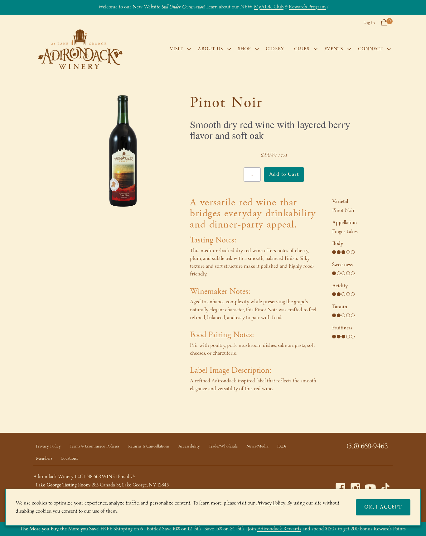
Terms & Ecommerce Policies (94, 446)
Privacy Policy (48, 446)
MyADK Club (268, 7)
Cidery (275, 49)
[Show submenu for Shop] (257, 49)
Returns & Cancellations (149, 446)
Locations (69, 458)
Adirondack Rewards (279, 529)
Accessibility (189, 446)
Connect (370, 49)
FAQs (282, 446)
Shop (244, 49)
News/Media (257, 446)
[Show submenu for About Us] (229, 49)
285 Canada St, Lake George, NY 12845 (130, 485)
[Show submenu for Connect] (389, 49)
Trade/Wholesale (223, 446)
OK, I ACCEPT (383, 507)
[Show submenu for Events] (349, 49)
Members (44, 458)
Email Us (127, 476)
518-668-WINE (100, 476)
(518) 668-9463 (367, 446)
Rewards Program (307, 7)
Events (333, 49)
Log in (369, 22)
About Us (210, 49)
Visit (176, 49)
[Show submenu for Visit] (189, 49)
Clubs (301, 49)
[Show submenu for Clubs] (315, 49)
